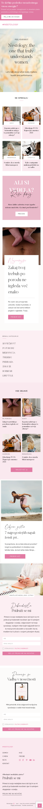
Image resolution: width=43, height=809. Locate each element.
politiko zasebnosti (21, 648)
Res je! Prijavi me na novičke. (21, 653)
